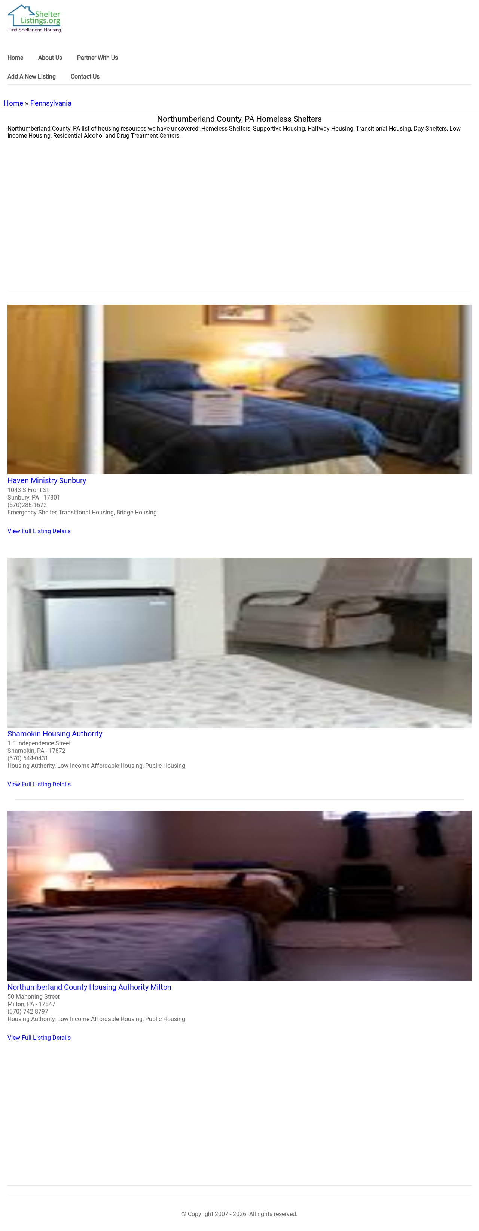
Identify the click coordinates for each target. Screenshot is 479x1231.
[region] (239, 231)
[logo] (34, 18)
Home (13, 103)
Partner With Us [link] (97, 57)
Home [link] (15, 57)
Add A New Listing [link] (31, 76)
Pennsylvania (50, 103)
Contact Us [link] (85, 76)
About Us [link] (50, 57)
